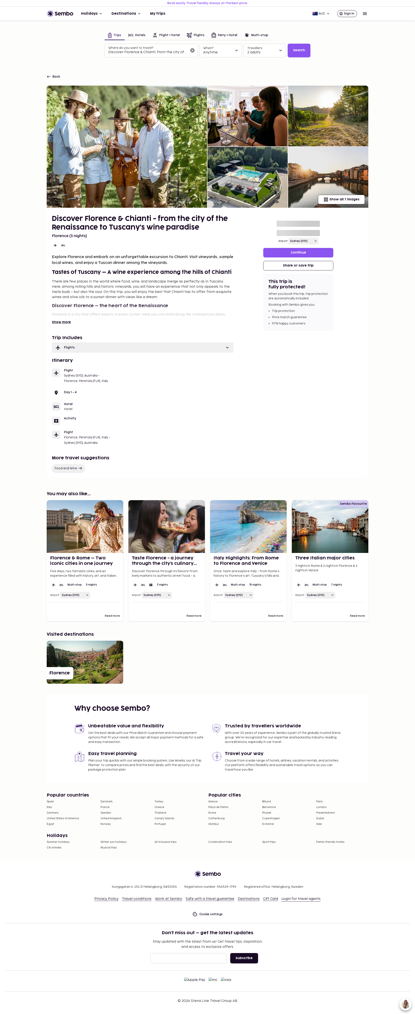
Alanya (212, 801)
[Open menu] (364, 13)
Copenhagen (271, 818)
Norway (106, 824)
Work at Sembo (168, 899)
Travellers (254, 48)
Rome (212, 812)
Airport (282, 241)
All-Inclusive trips (165, 842)
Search (299, 50)
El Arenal (268, 824)
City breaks (54, 847)
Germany (53, 812)
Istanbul (213, 824)
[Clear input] (192, 50)
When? (208, 48)
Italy (49, 807)
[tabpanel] (207, 50)
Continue (298, 252)
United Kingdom (111, 818)
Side (319, 824)
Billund (266, 801)
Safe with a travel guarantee (210, 899)
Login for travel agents (301, 899)
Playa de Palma (218, 807)
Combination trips (220, 842)
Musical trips (109, 847)
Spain (50, 801)
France (105, 807)
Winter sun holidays (113, 842)
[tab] (115, 35)
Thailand (160, 812)
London (321, 807)
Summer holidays (58, 842)
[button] (142, 347)
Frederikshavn (325, 812)
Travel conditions (137, 899)
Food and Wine (65, 468)
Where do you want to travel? (130, 48)
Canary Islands (164, 818)
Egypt (50, 824)
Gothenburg (216, 818)
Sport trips (269, 842)
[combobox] (147, 52)
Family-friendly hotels (330, 842)
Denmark (107, 801)
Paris (319, 801)
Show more (61, 322)
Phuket (266, 812)
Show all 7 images (344, 199)
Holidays (89, 13)
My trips (157, 13)
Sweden (106, 812)
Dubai (320, 818)
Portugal (160, 824)
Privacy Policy (106, 899)
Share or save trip (298, 265)
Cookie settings (211, 914)
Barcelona (269, 807)
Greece (159, 807)
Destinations (124, 13)
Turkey (159, 801)
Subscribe (244, 958)
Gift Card (270, 899)
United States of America (63, 818)
